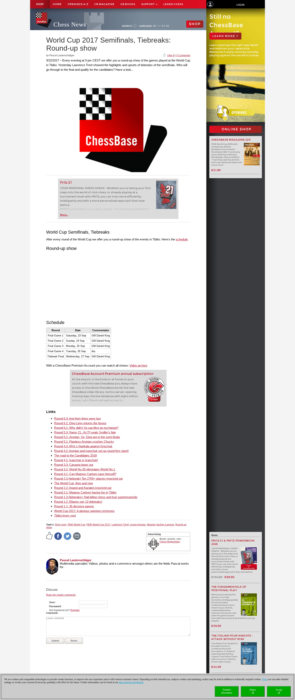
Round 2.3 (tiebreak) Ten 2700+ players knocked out (88, 478)
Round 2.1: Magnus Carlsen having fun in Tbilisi (85, 492)
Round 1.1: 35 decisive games (74, 506)
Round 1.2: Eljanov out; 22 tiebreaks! (78, 501)
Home (57, 4)
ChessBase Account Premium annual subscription (113, 374)
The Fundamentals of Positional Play (228, 588)
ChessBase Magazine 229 (231, 139)
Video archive (138, 365)
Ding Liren (60, 524)
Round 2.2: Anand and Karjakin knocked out (82, 487)
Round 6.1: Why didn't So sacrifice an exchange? (86, 427)
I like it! (171, 55)
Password (55, 606)
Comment (51, 613)
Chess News (69, 24)
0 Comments (183, 55)
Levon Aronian (138, 524)
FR (167, 26)
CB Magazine (104, 4)
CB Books (127, 4)
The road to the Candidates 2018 (75, 455)
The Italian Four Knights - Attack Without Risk (232, 637)
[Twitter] (67, 535)
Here (264, 679)
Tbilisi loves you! (65, 515)
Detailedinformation (226, 691)
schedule (182, 239)
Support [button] (148, 4)
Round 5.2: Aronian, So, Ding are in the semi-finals (87, 437)
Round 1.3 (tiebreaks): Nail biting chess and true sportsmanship (95, 497)
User (52, 602)
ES (163, 26)
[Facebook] (58, 535)
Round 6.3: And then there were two (77, 418)
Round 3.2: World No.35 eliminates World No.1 (85, 469)
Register (75, 610)
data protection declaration (131, 682)
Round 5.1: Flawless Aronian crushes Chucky (84, 441)
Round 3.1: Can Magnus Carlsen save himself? (85, 474)
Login (240, 4)
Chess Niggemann (170, 541)
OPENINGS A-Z (78, 4)
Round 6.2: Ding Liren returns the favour (80, 423)
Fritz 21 (66, 182)
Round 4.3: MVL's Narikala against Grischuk (83, 446)
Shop (40, 4)
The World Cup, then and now (73, 483)
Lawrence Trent (120, 524)
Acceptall (279, 691)
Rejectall (253, 691)
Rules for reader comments (61, 595)
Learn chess (173, 4)
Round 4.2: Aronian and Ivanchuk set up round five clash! (91, 451)
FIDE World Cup (76, 524)
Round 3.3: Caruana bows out (73, 464)
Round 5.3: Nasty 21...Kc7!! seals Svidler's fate (85, 432)
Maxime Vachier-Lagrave (160, 524)
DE (155, 26)
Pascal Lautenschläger (76, 560)
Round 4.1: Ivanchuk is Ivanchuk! (76, 460)
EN (159, 26)
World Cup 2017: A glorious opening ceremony (84, 511)
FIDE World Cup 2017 (98, 524)
